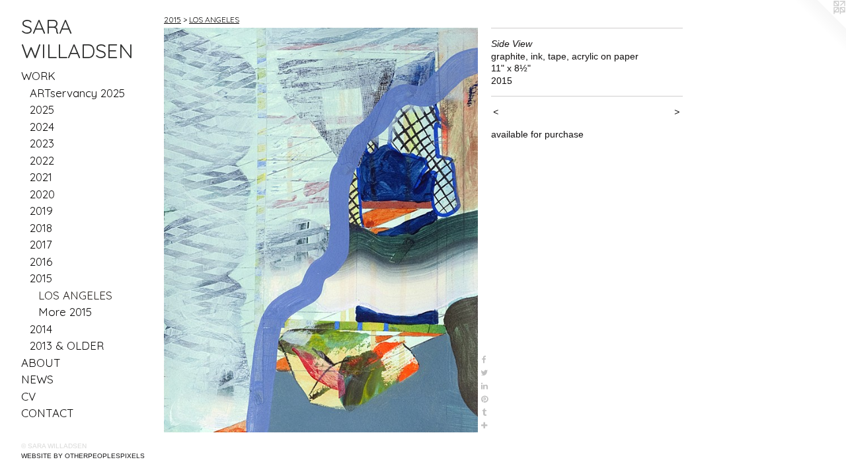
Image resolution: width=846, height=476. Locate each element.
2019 (41, 211)
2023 (42, 143)
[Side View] (321, 230)
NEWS (37, 379)
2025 (42, 109)
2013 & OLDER (67, 345)
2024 (42, 127)
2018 (41, 228)
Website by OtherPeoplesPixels (83, 455)
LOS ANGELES (75, 295)
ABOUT (41, 363)
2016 (41, 261)
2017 (41, 244)
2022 (42, 160)
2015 (41, 278)
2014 (41, 329)
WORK (38, 76)
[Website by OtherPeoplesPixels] (819, 26)
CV (28, 396)
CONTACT (47, 413)
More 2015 (65, 312)
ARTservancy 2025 (77, 93)
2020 (42, 194)
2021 (41, 177)
